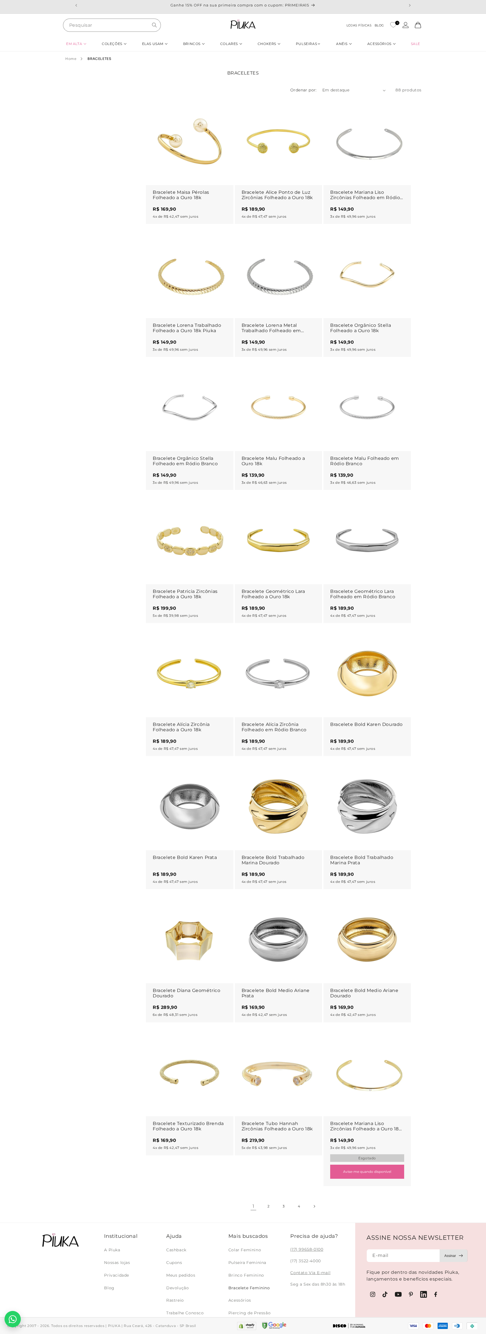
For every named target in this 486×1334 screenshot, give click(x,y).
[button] (76, 43)
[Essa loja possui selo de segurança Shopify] (246, 1326)
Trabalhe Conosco (185, 1312)
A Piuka (112, 1249)
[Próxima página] (314, 1206)
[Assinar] (454, 1255)
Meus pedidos (180, 1275)
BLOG (379, 25)
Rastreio (175, 1300)
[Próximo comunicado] (410, 5)
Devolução (177, 1287)
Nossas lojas (117, 1262)
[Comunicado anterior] (76, 5)
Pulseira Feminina (247, 1262)
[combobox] (112, 25)
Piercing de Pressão (249, 1312)
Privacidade (116, 1275)
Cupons (174, 1262)
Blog (109, 1287)
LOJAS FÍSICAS (359, 25)
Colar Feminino (244, 1249)
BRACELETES (99, 59)
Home (70, 59)
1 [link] (254, 1206)
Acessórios (239, 1300)
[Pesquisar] (154, 25)
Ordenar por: (303, 90)
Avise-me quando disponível (367, 1171)
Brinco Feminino (246, 1275)
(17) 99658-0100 (306, 1249)
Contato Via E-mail (310, 1272)
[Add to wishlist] (224, 107)
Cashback (176, 1249)
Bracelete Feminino (249, 1287)
